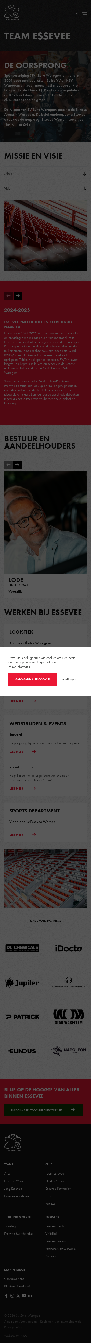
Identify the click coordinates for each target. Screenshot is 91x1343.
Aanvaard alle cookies (33, 679)
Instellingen (68, 679)
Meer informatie (19, 666)
